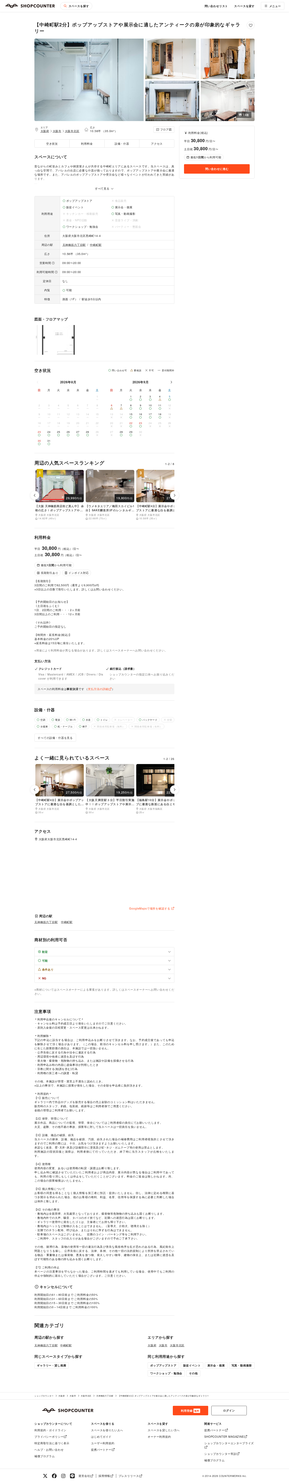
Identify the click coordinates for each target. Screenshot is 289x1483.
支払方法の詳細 (98, 689)
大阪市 (57, 131)
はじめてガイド (101, 1437)
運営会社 (84, 1476)
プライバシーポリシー (49, 1437)
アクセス (157, 143)
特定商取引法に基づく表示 (51, 1443)
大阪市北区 (72, 131)
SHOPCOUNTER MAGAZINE (224, 1437)
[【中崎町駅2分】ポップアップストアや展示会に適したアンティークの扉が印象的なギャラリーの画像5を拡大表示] (228, 101)
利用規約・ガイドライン (50, 1430)
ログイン (229, 1410)
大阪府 (44, 131)
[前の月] (37, 382)
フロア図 (166, 129)
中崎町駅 (95, 245)
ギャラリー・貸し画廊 (51, 1365)
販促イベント (192, 1365)
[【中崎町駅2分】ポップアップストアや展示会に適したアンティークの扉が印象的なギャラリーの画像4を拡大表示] (172, 101)
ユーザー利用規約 (102, 1443)
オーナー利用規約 (159, 1437)
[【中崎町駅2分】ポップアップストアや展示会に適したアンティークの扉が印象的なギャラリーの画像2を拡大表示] (172, 59)
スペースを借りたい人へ (107, 1430)
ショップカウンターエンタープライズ (229, 1443)
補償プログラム (44, 1456)
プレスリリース (129, 1476)
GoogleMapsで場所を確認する (149, 908)
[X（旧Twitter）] (45, 1476)
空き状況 (52, 143)
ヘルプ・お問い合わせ (49, 1450)
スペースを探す (79, 6)
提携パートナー (101, 1450)
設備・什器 (122, 143)
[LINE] (72, 1476)
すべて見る (102, 188)
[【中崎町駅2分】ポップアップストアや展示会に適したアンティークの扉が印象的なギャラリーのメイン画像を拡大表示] (89, 80)
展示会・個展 (216, 1365)
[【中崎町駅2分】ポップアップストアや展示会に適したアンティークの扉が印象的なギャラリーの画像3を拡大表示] (228, 59)
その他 (193, 1373)
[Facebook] (54, 1476)
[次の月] (171, 382)
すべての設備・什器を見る (55, 738)
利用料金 (87, 143)
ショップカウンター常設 (220, 1454)
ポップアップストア (163, 1365)
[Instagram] (63, 1476)
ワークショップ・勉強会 (166, 1373)
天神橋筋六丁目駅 (74, 245)
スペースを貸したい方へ (164, 1430)
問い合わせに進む (217, 169)
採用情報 (104, 1476)
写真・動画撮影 (242, 1365)
